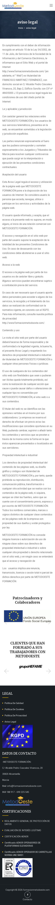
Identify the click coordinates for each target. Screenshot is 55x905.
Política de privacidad (16, 715)
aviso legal (10, 721)
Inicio (20, 28)
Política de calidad (14, 703)
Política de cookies (14, 709)
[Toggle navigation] (51, 5)
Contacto (27, 899)
